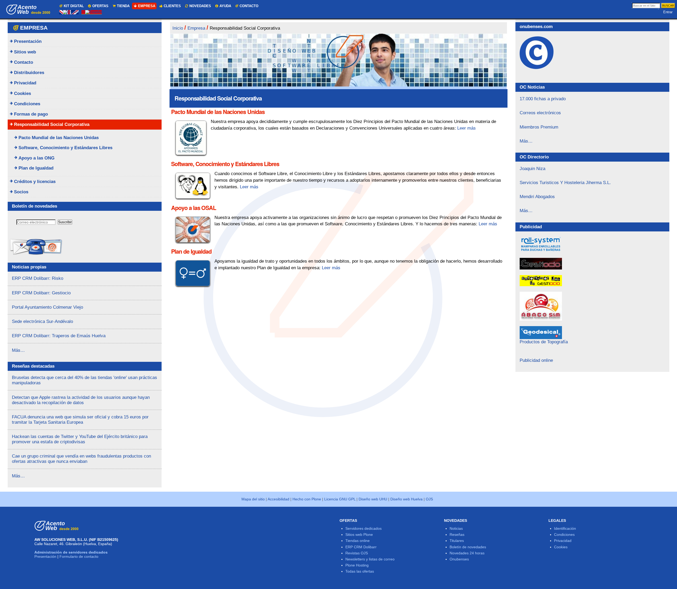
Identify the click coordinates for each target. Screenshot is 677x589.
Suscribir (65, 222)
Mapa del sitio (253, 499)
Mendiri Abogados (537, 196)
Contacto (249, 6)
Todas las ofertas (359, 571)
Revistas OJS (356, 553)
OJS (429, 499)
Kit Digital (74, 6)
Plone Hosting (357, 565)
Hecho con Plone (306, 499)
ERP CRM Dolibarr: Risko (37, 278)
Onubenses (459, 559)
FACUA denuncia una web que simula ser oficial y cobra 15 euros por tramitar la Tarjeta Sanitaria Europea (80, 419)
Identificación (565, 528)
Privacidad (562, 540)
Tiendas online (357, 540)
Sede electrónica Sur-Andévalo (42, 321)
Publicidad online (536, 360)
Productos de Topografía (544, 341)
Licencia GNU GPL (339, 499)
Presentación (45, 556)
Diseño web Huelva (406, 499)
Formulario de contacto (79, 556)
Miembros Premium (539, 127)
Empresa (146, 6)
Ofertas (100, 6)
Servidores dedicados (363, 528)
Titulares (457, 540)
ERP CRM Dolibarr (361, 547)
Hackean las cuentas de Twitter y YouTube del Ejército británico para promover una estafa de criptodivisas (80, 439)
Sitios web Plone (359, 534)
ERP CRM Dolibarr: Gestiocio (41, 292)
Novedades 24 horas (467, 553)
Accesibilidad (278, 499)
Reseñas (457, 534)
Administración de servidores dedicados (71, 552)
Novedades (200, 6)
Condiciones (564, 534)
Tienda (123, 6)
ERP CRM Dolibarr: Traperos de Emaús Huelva (59, 335)
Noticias (456, 528)
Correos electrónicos (540, 112)
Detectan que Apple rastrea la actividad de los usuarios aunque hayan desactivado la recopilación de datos (81, 400)
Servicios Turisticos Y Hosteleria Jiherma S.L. (565, 182)
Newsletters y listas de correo (370, 559)
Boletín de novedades (468, 547)
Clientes (172, 6)
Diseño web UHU (373, 499)
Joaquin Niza (532, 168)
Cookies (561, 547)
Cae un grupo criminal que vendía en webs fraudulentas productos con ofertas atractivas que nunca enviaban (81, 459)
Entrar (668, 12)
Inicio (177, 28)
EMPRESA (34, 28)
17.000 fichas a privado (543, 98)
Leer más (466, 128)
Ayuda (225, 6)
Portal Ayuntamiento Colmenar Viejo (47, 307)
